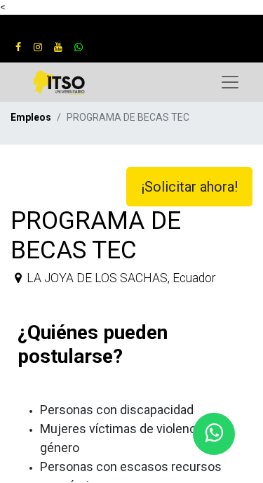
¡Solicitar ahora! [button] (189, 186)
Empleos (31, 117)
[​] (18, 47)
